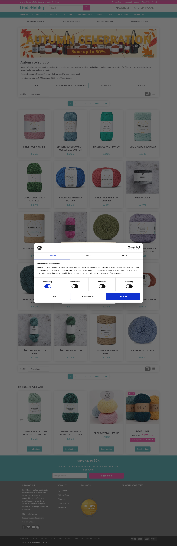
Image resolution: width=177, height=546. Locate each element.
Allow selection (88, 296)
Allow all (123, 296)
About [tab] (124, 256)
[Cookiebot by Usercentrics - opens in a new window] (129, 248)
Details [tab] (89, 256)
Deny (54, 296)
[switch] (75, 286)
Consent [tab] (52, 256)
